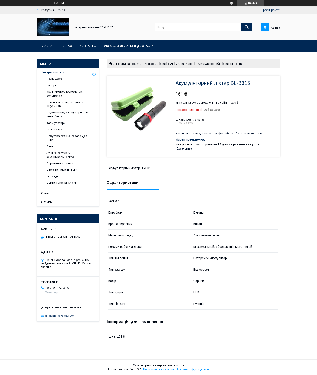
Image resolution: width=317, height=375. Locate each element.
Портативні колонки (60, 163)
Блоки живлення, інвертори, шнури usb (65, 104)
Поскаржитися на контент (158, 369)
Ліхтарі (149, 63)
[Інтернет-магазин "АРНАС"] (53, 35)
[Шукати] (246, 27)
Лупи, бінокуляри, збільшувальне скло (60, 154)
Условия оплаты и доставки (129, 46)
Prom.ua (179, 365)
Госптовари (54, 129)
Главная (48, 46)
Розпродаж (54, 78)
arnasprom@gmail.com (60, 315)
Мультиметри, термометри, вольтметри (65, 93)
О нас (67, 46)
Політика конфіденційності (192, 369)
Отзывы (46, 202)
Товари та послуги (128, 63)
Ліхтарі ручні (166, 63)
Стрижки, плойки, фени (62, 169)
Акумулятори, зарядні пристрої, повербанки (68, 114)
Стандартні (186, 63)
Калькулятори (56, 123)
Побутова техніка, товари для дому (67, 137)
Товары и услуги (52, 72)
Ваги (50, 146)
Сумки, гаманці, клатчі (62, 182)
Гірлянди (53, 176)
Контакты (88, 46)
